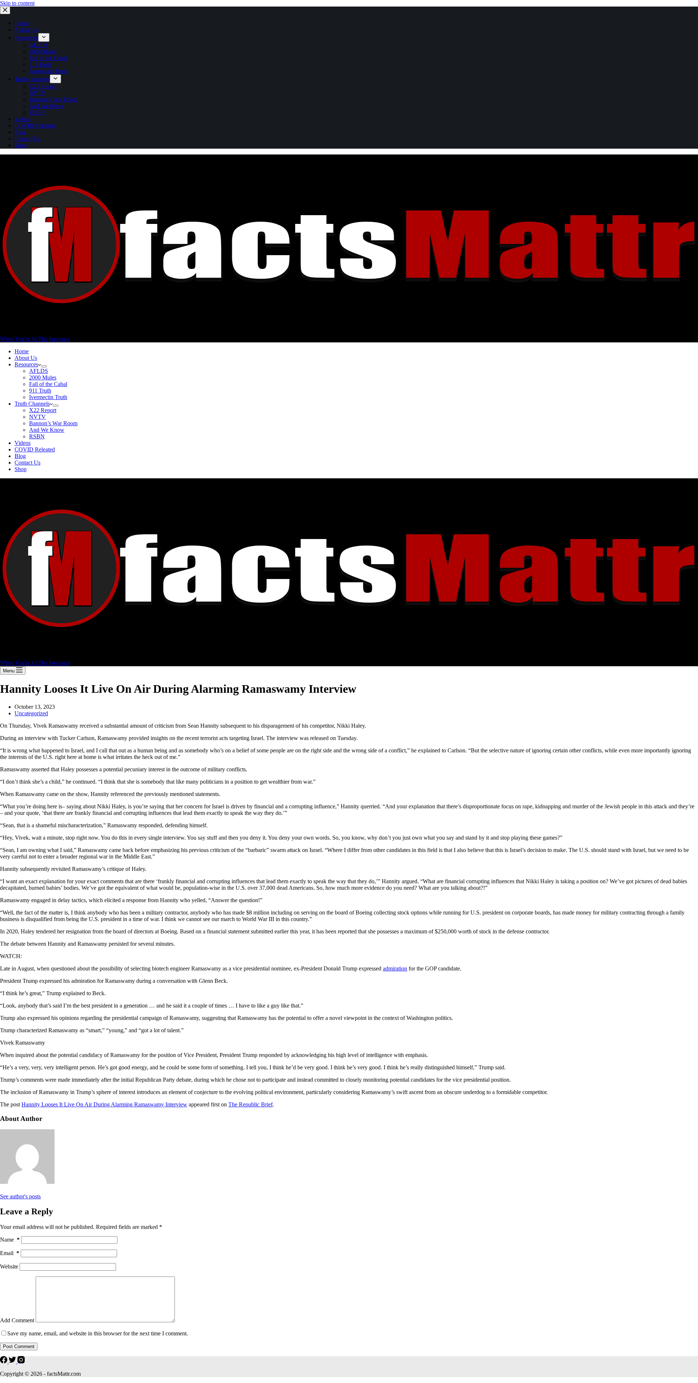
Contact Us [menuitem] (27, 139)
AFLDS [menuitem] (38, 45)
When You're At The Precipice (35, 339)
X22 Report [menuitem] (42, 86)
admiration (395, 968)
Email (9, 1253)
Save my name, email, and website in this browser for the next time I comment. (97, 1333)
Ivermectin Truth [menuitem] (48, 71)
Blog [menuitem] (20, 132)
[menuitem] (43, 37)
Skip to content (17, 3)
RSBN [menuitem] (37, 112)
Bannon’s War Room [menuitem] (53, 99)
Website (9, 1266)
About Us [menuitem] (26, 30)
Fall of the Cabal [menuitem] (48, 58)
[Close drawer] (5, 10)
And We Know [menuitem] (46, 106)
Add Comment (17, 1320)
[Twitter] (13, 1361)
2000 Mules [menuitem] (42, 51)
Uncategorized (31, 713)
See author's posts (20, 1196)
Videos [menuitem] (23, 119)
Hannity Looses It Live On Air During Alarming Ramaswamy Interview (104, 1104)
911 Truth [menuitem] (40, 64)
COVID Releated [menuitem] (35, 125)
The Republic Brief (250, 1104)
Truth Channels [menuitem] (32, 79)
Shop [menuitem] (21, 145)
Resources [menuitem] (26, 38)
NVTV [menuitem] (37, 93)
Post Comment (19, 1346)
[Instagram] (21, 1361)
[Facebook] (4, 1361)
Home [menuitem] (22, 23)
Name (10, 1240)
